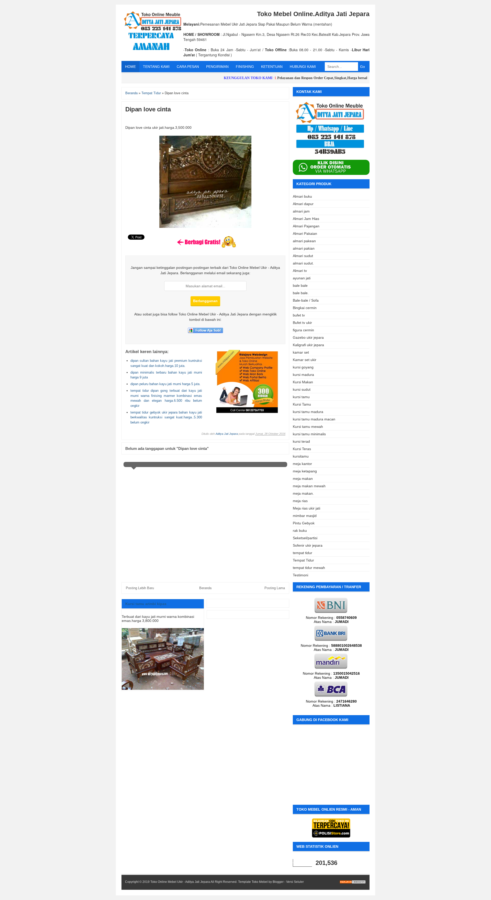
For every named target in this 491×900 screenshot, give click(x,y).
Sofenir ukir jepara (307, 545)
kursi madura (303, 375)
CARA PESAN (188, 67)
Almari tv (300, 271)
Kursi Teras (302, 449)
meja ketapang (305, 471)
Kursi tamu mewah (308, 427)
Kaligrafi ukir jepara (308, 345)
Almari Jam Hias (306, 219)
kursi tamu (301, 397)
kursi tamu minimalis (309, 434)
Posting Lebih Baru (140, 588)
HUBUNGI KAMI (303, 67)
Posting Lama (274, 588)
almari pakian (304, 248)
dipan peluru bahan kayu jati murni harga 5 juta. (165, 384)
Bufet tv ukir (302, 323)
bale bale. (301, 293)
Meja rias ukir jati (306, 508)
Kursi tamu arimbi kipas (145, 604)
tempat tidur (302, 553)
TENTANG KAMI (156, 67)
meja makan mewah (309, 486)
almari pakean (304, 241)
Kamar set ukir (304, 360)
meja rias (300, 501)
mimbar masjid (305, 516)
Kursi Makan (303, 382)
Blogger (278, 882)
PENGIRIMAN (217, 67)
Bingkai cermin (305, 308)
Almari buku (302, 196)
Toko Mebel (260, 882)
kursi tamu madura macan (314, 419)
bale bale (300, 285)
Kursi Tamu (302, 404)
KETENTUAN (272, 67)
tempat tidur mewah (309, 568)
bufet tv (299, 315)
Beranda (205, 588)
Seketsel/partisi (305, 538)
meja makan (303, 479)
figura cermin (303, 330)
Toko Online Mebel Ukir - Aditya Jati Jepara (180, 882)
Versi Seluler (295, 882)
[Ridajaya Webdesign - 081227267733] (247, 412)
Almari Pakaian (305, 233)
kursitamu (301, 456)
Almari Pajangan (306, 226)
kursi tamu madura (308, 412)
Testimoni (300, 575)
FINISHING (245, 67)
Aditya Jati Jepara (227, 433)
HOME (130, 67)
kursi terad (301, 441)
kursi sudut (301, 389)
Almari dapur (303, 204)
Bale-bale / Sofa (306, 300)
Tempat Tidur (303, 560)
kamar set (301, 352)
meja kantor (302, 464)
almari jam (301, 211)
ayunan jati (301, 278)
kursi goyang (303, 367)
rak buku (300, 530)
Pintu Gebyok (304, 523)
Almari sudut (303, 256)
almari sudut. (303, 263)
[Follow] (205, 332)
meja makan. (303, 493)
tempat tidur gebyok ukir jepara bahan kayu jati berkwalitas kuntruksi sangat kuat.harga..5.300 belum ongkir (166, 417)
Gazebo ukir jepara (308, 337)
